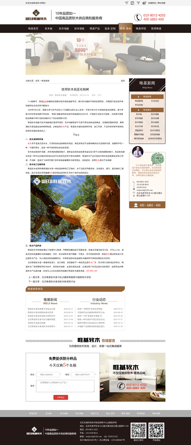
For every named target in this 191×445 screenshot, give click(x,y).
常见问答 (139, 105)
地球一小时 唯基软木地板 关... (90, 316)
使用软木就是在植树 (75, 89)
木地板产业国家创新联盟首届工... (91, 326)
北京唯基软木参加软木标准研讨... (42, 326)
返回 (123, 81)
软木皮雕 (155, 118)
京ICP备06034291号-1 (89, 440)
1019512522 (141, 187)
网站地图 (161, 3)
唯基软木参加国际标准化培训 (40, 312)
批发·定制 (110, 28)
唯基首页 (33, 28)
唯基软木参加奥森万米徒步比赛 (41, 309)
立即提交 (60, 397)
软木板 (48, 28)
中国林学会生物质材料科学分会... (91, 312)
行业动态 (155, 101)
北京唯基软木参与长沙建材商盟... (42, 319)
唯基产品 (95, 28)
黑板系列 (139, 130)
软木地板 (64, 28)
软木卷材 (155, 122)
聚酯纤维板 (139, 134)
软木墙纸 (139, 122)
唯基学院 (141, 28)
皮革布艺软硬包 (155, 139)
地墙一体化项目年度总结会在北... (91, 319)
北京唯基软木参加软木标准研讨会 (58, 281)
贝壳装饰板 (155, 134)
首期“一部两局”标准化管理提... (90, 309)
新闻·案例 (125, 28)
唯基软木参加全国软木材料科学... (42, 316)
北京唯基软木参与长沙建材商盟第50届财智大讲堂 (66, 277)
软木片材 (139, 126)
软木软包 (155, 126)
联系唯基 (156, 28)
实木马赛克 (155, 130)
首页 (37, 81)
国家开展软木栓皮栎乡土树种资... (91, 323)
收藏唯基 (152, 3)
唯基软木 (37, 3)
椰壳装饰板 (139, 139)
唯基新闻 (139, 101)
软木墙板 (79, 28)
